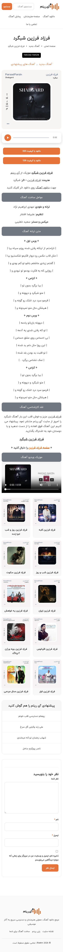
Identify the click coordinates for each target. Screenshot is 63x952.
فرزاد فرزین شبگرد (42, 172)
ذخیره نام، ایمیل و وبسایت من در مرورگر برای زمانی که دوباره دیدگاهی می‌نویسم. (33, 857)
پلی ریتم (36, 931)
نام (56, 819)
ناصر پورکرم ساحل (32, 748)
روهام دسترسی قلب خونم (31, 716)
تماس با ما (31, 24)
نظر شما (54, 779)
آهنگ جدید (34, 46)
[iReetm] (49, 6)
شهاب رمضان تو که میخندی (31, 738)
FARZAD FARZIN (31, 55)
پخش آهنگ (14, 16)
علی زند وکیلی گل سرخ (31, 727)
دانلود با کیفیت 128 (32, 160)
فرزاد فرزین (34, 180)
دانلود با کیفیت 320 (32, 151)
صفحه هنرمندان (32, 16)
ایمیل (55, 835)
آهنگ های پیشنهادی (23, 64)
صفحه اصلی (49, 46)
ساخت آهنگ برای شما (19, 931)
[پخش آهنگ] (7, 137)
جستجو (7, 6)
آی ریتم (15, 172)
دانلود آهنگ (49, 16)
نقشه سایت (48, 931)
